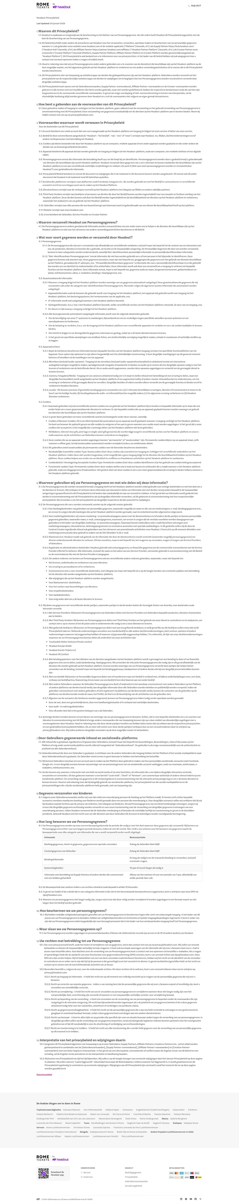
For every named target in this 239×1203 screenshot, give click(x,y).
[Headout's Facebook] (195, 1199)
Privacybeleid (131, 1176)
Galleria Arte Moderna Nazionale (71, 1114)
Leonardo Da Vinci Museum (49, 1123)
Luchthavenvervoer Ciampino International (56, 1131)
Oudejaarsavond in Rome (101, 1131)
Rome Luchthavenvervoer (58, 1127)
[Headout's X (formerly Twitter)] (200, 1199)
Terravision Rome (81, 1127)
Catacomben (179, 1109)
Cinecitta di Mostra (142, 1114)
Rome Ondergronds (149, 1118)
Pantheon (192, 1109)
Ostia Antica (130, 1118)
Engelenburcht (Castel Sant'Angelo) (152, 1109)
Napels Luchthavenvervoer (77, 1136)
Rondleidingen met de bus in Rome (107, 1123)
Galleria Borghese (178, 1118)
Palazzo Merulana (182, 1114)
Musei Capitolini (72, 1123)
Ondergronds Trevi (45, 1118)
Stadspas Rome (191, 1123)
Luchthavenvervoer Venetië (105, 1136)
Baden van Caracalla (99, 1114)
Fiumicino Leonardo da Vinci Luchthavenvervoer (136, 1127)
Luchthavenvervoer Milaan (49, 1136)
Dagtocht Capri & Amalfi (138, 1123)
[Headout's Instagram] (186, 1199)
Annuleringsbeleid (133, 1185)
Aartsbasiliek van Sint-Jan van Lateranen (76, 1118)
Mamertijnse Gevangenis (110, 1118)
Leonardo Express (101, 1127)
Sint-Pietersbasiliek (93, 1109)
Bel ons (87, 1172)
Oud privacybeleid (44, 1074)
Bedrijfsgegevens (133, 1172)
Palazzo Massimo (162, 1114)
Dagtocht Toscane (161, 1123)
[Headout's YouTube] (191, 1199)
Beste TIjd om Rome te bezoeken (132, 1131)
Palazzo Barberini (45, 1114)
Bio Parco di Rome (121, 1114)
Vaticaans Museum (71, 1109)
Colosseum (127, 1109)
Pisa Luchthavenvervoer (133, 1136)
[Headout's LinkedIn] (181, 1199)
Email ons (88, 1176)
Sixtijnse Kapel (112, 1109)
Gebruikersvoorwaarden (136, 1181)
